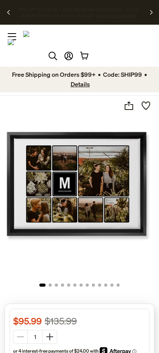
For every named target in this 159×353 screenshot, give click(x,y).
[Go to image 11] (105, 285)
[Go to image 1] (42, 285)
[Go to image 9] (93, 285)
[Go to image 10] (99, 285)
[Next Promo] (152, 12)
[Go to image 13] (118, 285)
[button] (68, 56)
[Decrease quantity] (20, 337)
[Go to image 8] (87, 285)
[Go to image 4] (62, 285)
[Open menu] (12, 36)
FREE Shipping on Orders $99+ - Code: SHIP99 (65, 9)
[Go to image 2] (50, 285)
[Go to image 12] (111, 285)
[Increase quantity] (50, 337)
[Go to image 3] (56, 285)
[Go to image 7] (81, 285)
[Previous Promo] (9, 12)
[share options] (129, 106)
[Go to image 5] (68, 285)
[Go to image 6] (74, 285)
